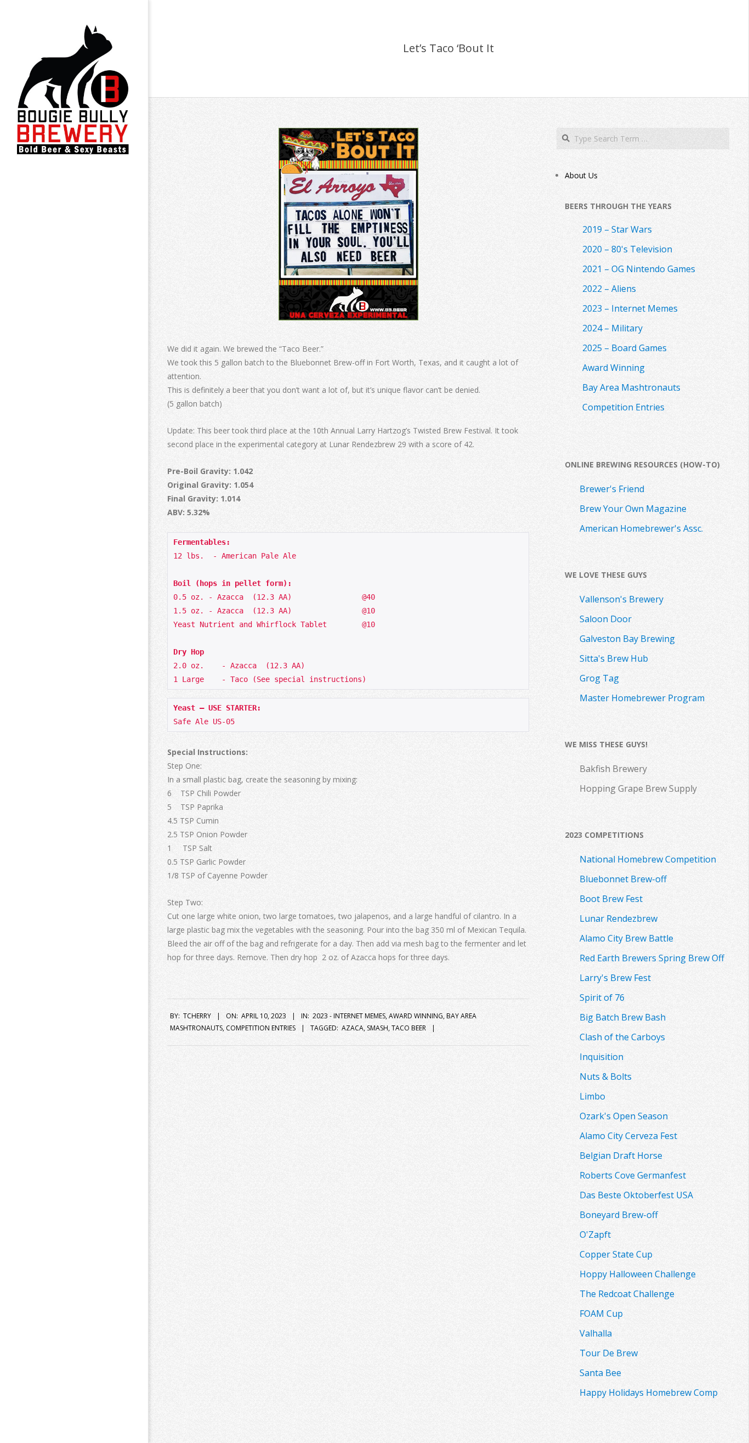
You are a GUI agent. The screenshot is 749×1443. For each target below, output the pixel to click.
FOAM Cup (601, 1313)
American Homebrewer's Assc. (641, 528)
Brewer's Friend (612, 489)
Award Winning (416, 1016)
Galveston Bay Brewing (627, 639)
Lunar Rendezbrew (618, 918)
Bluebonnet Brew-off (623, 879)
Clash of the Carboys (622, 1037)
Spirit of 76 (602, 997)
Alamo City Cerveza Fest (628, 1136)
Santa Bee (600, 1373)
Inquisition (601, 1057)
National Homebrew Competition (648, 859)
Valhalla (596, 1333)
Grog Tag (599, 678)
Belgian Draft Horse (621, 1155)
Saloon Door (606, 619)
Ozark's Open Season (624, 1116)
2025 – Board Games (624, 348)
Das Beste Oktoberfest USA (636, 1195)
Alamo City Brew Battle (626, 938)
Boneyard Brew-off (619, 1215)
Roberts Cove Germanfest (633, 1175)
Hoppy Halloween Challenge (638, 1274)
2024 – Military (612, 328)
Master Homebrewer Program (642, 698)
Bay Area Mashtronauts (631, 387)
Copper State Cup (616, 1254)
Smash (377, 1028)
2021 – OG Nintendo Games (638, 269)
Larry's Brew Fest (615, 978)
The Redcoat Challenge (627, 1294)
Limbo (592, 1096)
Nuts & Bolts (606, 1076)
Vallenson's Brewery (621, 599)
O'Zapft (595, 1234)
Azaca (353, 1028)
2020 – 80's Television (627, 249)
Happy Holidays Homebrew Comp (649, 1392)
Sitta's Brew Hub (614, 658)
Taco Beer (408, 1028)
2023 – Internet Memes (630, 308)
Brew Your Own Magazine (633, 509)
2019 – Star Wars (617, 229)
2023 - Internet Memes (349, 1016)
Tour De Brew (609, 1353)
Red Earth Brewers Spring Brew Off (652, 958)
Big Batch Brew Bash (623, 1017)
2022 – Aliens (609, 289)
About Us (581, 175)
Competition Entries (261, 1028)
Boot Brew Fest (611, 899)
